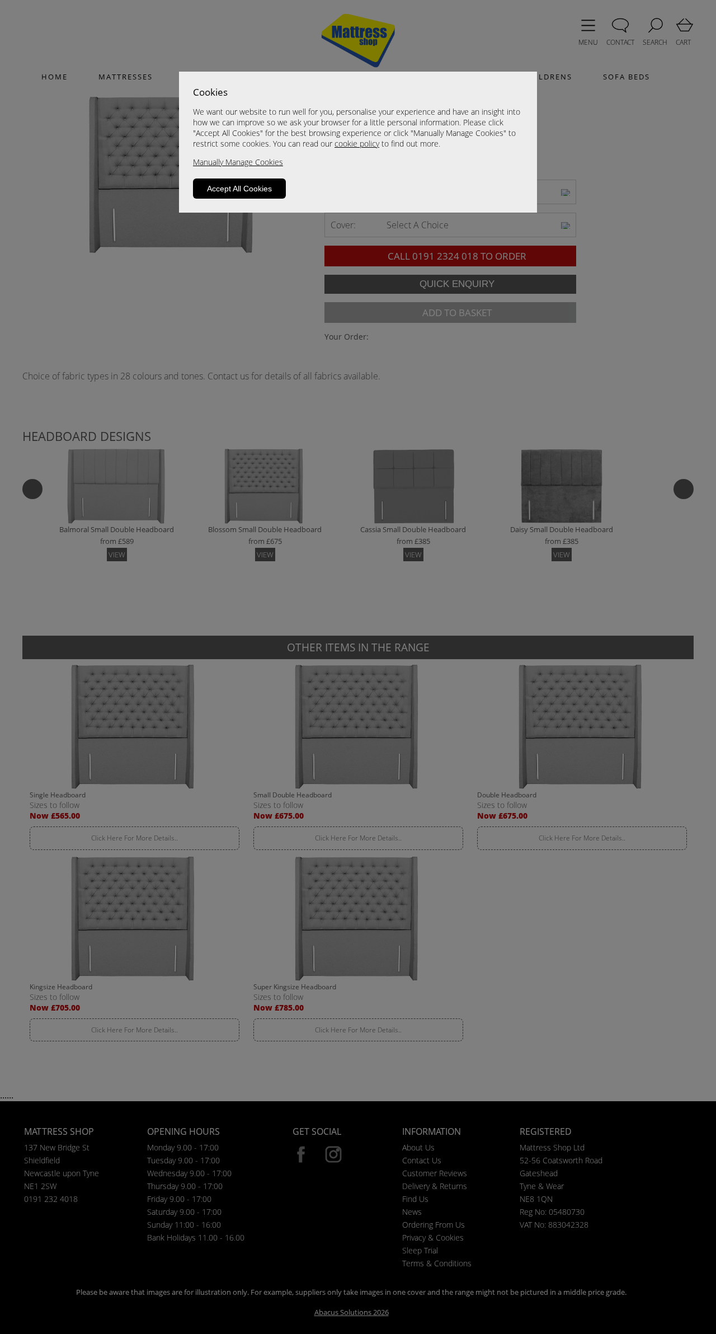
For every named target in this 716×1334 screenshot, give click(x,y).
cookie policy (357, 143)
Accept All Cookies (239, 188)
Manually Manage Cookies (238, 162)
